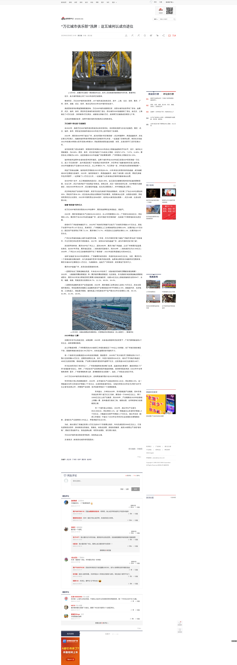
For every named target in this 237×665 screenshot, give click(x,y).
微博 (151, 35)
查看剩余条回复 (105, 550)
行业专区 (173, 497)
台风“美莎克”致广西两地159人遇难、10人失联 (163, 124)
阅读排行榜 (153, 94)
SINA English (150, 453)
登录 (121, 489)
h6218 (73, 605)
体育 (75, 2)
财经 (81, 2)
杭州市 (89, 459)
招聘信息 (158, 449)
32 (126, 475)
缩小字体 (132, 35)
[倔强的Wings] (66, 616)
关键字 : (64, 459)
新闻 (70, 2)
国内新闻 (77, 19)
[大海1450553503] (66, 598)
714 (134, 475)
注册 (160, 2)
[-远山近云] (66, 559)
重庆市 (84, 459)
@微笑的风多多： (94, 511)
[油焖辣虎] (66, 502)
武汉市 (69, 459)
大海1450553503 (76, 597)
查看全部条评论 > (102, 623)
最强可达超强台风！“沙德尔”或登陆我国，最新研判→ (162, 99)
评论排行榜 (168, 94)
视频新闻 (153, 277)
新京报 (80, 35)
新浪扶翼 (150, 498)
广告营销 (158, 446)
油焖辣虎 (74, 501)
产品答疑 (148, 449)
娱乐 (86, 2)
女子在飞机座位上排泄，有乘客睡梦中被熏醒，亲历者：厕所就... (162, 118)
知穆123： (76, 581)
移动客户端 (169, 2)
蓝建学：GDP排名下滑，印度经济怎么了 (162, 111)
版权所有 (166, 465)
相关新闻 (70, 634)
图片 (102, 2)
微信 (157, 35)
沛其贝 (73, 527)
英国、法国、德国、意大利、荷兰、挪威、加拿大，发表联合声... (162, 105)
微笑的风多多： (78, 518)
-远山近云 (74, 557)
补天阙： (76, 574)
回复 (138, 507)
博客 (97, 2)
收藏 (145, 35)
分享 (163, 35)
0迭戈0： (76, 544)
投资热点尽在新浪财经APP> (70, 651)
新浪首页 (63, 2)
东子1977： (77, 537)
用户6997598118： (79, 511)
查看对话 (133, 505)
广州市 (74, 459)
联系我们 (148, 446)
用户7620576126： (79, 567)
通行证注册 (168, 446)
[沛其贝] (66, 529)
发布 (135, 489)
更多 (113, 2)
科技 (92, 2)
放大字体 (138, 35)
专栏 (108, 2)
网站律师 (167, 449)
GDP (79, 459)
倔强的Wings (75, 614)
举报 (126, 35)
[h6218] (66, 607)
